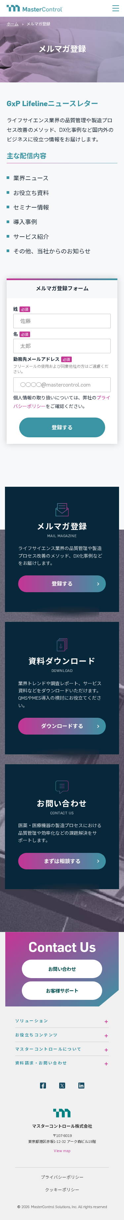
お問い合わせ (62, 969)
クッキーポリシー (62, 1189)
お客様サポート (62, 991)
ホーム (13, 23)
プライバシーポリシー (62, 1177)
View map (62, 1150)
